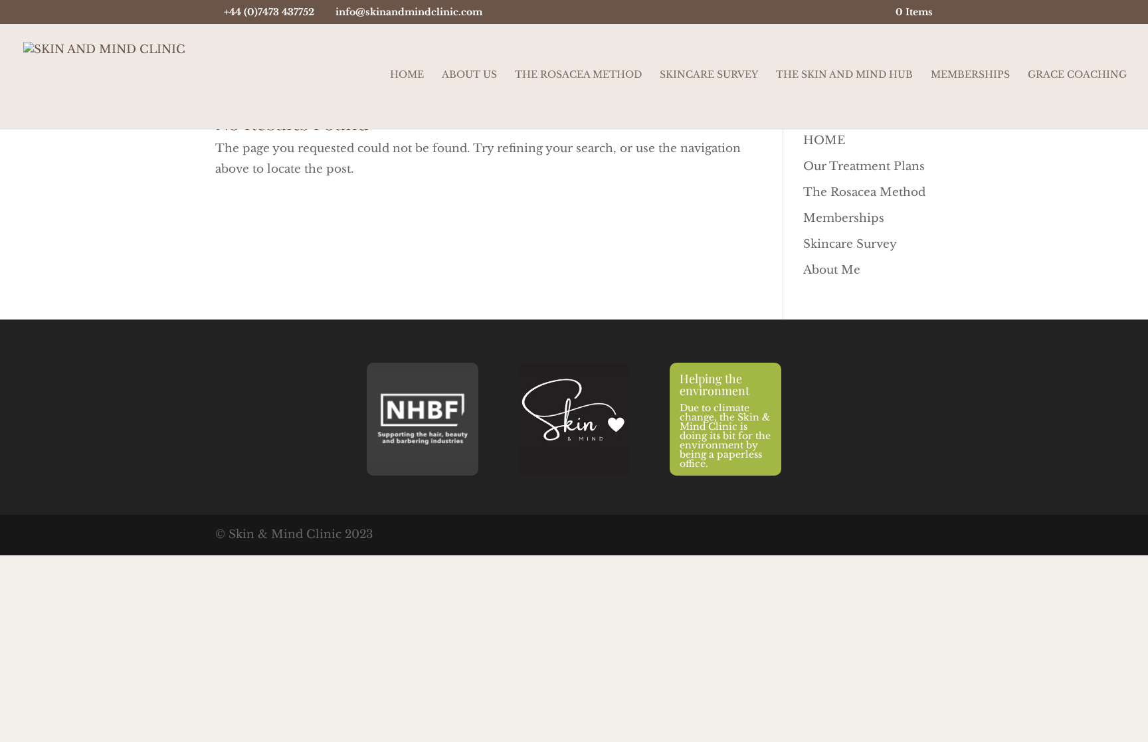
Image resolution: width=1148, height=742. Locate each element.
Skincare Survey (709, 75)
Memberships (970, 75)
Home (407, 75)
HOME (824, 140)
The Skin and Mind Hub (844, 75)
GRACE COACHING (1077, 75)
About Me (831, 270)
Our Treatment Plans (864, 166)
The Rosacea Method (578, 75)
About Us (469, 75)
